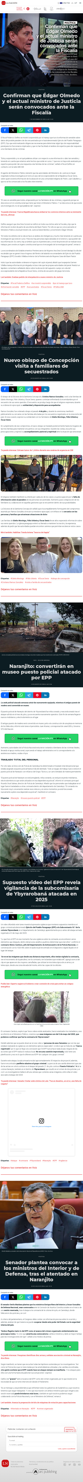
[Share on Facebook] (5, 130)
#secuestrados (33, 287)
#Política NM (58, 287)
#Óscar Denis (46, 287)
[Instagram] (74, 1464)
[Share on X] (13, 130)
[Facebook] (64, 1464)
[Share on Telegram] (29, 130)
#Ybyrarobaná (35, 1161)
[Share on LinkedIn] (45, 130)
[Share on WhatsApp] (21, 130)
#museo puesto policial (30, 798)
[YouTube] (79, 1464)
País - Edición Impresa (42, 660)
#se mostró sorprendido (41, 283)
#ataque (14, 1161)
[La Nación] (9, 3)
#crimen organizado (45, 1409)
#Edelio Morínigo (17, 578)
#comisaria (23, 1161)
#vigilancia (63, 1161)
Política (42, 89)
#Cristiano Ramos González (12, 582)
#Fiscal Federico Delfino (20, 283)
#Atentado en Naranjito (20, 1409)
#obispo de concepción (60, 578)
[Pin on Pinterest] (37, 130)
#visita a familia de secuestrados (38, 582)
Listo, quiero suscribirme (66, 1449)
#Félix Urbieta (31, 578)
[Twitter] (69, 1464)
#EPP (23, 287)
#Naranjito (15, 798)
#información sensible (10, 287)
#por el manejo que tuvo (62, 283)
